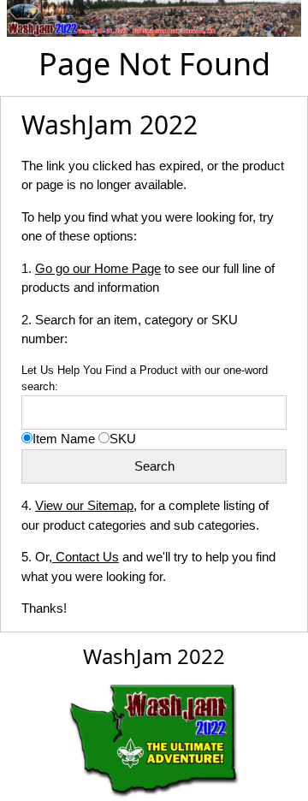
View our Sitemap (84, 505)
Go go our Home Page (98, 268)
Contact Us (85, 556)
